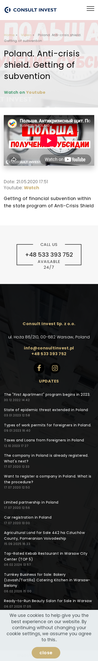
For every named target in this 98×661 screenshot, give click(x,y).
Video (26, 35)
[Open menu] (90, 8)
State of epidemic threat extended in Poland (46, 409)
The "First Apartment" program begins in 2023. (47, 394)
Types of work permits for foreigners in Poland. (47, 425)
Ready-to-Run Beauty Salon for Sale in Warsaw (48, 600)
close (46, 653)
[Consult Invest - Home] (30, 10)
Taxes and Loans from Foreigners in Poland (44, 440)
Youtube (35, 92)
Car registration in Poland (28, 517)
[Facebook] (42, 370)
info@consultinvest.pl (49, 348)
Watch (31, 188)
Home (9, 35)
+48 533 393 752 (49, 354)
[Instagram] (57, 370)
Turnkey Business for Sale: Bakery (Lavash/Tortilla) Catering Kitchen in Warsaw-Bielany (47, 580)
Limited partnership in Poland (31, 502)
